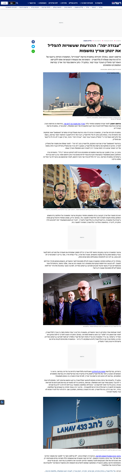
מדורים (64, 3)
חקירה (84, 471)
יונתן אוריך (77, 471)
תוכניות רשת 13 (87, 3)
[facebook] (33, 41)
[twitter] (33, 46)
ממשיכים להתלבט (98, 371)
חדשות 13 (98, 3)
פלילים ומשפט (87, 41)
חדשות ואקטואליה (108, 41)
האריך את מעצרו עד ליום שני (74, 124)
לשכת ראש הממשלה (64, 471)
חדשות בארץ (97, 41)
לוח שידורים (53, 3)
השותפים (42, 3)
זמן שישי (91, 471)
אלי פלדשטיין (111, 471)
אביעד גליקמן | (116, 69)
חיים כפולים (73, 3)
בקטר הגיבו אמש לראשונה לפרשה (108, 456)
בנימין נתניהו (100, 471)
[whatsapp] (33, 51)
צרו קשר (32, 3)
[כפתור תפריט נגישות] (2, 402)
